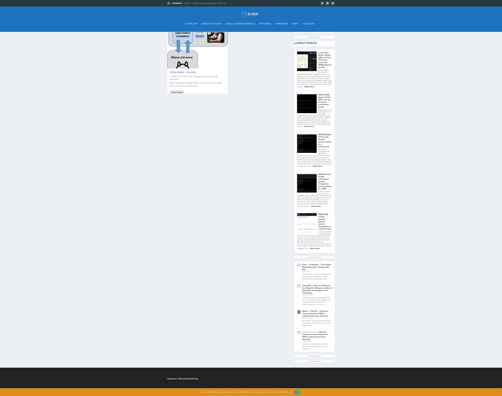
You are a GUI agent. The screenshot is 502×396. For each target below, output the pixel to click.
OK (297, 392)
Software (265, 24)
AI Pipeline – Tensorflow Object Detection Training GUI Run (316, 267)
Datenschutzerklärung (188, 379)
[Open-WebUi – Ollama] (197, 50)
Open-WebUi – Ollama (183, 72)
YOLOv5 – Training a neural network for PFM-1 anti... (205, 3)
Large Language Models (240, 24)
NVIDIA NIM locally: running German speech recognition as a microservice (324, 221)
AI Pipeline (191, 24)
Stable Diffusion (211, 24)
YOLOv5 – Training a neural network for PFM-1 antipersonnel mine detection (315, 313)
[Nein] (498, 392)
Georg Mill (306, 285)
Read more (309, 87)
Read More (177, 92)
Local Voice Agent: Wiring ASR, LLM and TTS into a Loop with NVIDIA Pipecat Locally (324, 60)
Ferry (304, 265)
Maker (174, 76)
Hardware (281, 24)
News (295, 24)
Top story (210, 76)
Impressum (172, 379)
